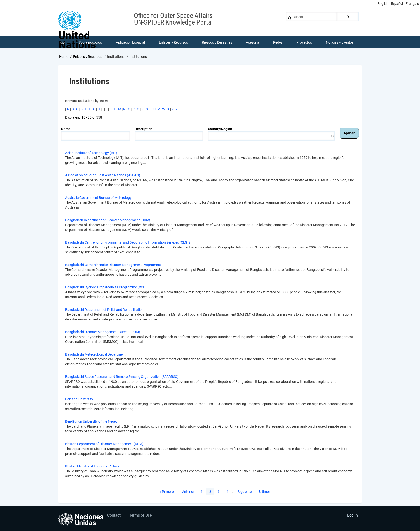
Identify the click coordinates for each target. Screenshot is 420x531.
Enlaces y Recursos (87, 57)
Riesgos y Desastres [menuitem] (217, 42)
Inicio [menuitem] (61, 42)
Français (412, 4)
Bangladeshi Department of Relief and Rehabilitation (104, 309)
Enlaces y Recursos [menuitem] (173, 42)
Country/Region (220, 129)
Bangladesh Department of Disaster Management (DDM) (107, 220)
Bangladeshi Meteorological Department (95, 354)
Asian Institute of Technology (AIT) (91, 153)
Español (397, 4)
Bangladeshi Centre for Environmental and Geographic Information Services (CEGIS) (128, 242)
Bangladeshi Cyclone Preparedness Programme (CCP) (106, 287)
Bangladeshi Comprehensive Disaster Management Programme (113, 265)
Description (143, 129)
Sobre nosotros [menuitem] (90, 42)
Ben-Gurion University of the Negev (91, 421)
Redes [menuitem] (277, 42)
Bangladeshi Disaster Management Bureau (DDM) (102, 332)
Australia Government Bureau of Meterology (98, 198)
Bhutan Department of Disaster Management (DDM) (104, 444)
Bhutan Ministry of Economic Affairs (92, 466)
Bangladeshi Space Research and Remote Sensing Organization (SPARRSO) (122, 377)
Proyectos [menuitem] (304, 42)
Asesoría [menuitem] (252, 42)
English (382, 4)
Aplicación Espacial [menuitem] (130, 42)
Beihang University (79, 399)
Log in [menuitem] (352, 515)
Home (63, 57)
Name (65, 129)
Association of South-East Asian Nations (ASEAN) (102, 175)
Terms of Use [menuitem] (140, 515)
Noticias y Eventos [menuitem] (340, 42)
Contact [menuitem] (114, 515)
